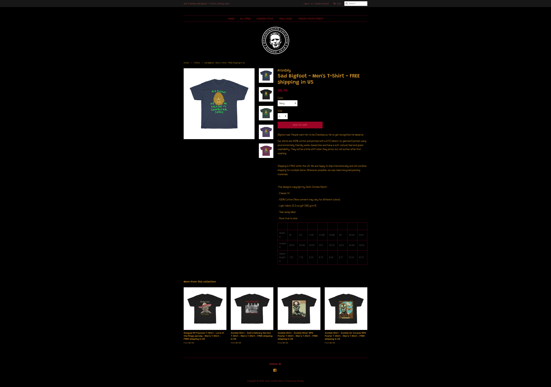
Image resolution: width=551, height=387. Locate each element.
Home (231, 18)
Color (280, 97)
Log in (307, 3)
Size (280, 110)
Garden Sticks (265, 18)
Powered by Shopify (294, 381)
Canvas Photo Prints (310, 18)
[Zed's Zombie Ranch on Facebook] (275, 371)
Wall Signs (285, 18)
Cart (339, 3)
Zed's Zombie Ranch (274, 381)
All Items (245, 18)
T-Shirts (196, 62)
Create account (321, 3)
